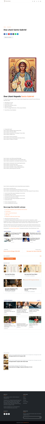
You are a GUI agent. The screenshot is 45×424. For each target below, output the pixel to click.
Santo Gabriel (27, 96)
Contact (24, 398)
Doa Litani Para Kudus (10, 274)
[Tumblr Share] (13, 34)
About (24, 397)
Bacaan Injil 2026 (12, 365)
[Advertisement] (22, 48)
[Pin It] (9, 34)
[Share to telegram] (18, 34)
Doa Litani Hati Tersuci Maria (31, 274)
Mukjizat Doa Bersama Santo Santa (12, 216)
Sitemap (24, 400)
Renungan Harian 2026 (37, 354)
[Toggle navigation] (40, 1)
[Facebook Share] (4, 34)
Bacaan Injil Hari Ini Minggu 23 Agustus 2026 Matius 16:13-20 (20, 367)
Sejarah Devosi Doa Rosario (11, 213)
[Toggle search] (39, 1)
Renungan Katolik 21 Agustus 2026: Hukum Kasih (18, 361)
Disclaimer (25, 403)
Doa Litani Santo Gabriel (14, 228)
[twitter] (7, 414)
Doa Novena (7, 211)
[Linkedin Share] (11, 34)
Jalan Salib (7, 214)
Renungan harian (31, 354)
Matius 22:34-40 (11, 360)
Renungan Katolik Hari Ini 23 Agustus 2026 (17, 356)
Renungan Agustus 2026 (18, 354)
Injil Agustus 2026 (18, 365)
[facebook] (32, 1)
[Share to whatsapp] (15, 34)
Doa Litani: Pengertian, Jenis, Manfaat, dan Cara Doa (16, 209)
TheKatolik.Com (26, 422)
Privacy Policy (25, 401)
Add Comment (10, 258)
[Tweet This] (7, 34)
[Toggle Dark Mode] (37, 1)
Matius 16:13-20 (11, 354)
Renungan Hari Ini (25, 354)
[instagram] (34, 1)
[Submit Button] (40, 417)
